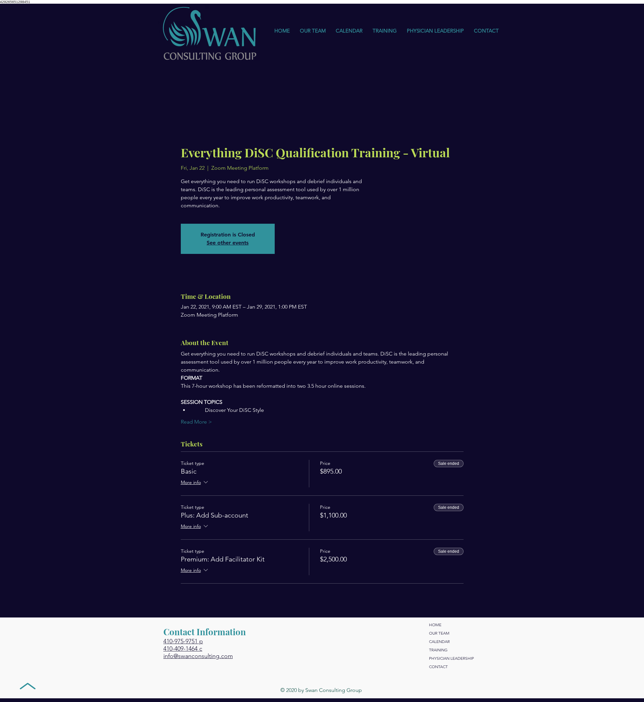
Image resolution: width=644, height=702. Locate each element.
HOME (435, 624)
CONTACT (438, 666)
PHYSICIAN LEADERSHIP (451, 658)
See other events (228, 242)
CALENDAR (439, 641)
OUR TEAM (439, 633)
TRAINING (438, 649)
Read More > (196, 422)
